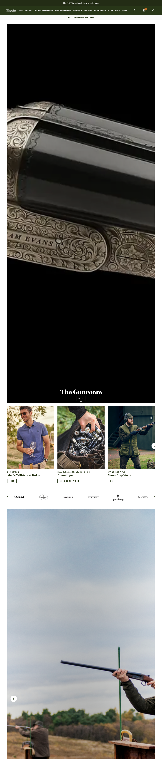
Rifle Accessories (63, 10)
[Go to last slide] (7, 497)
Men (21, 10)
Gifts (117, 10)
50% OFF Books (81, 3)
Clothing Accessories (43, 10)
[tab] (81, 401)
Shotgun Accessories (82, 10)
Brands (125, 10)
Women (28, 10)
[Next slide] (154, 446)
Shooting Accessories (103, 10)
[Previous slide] (14, 699)
